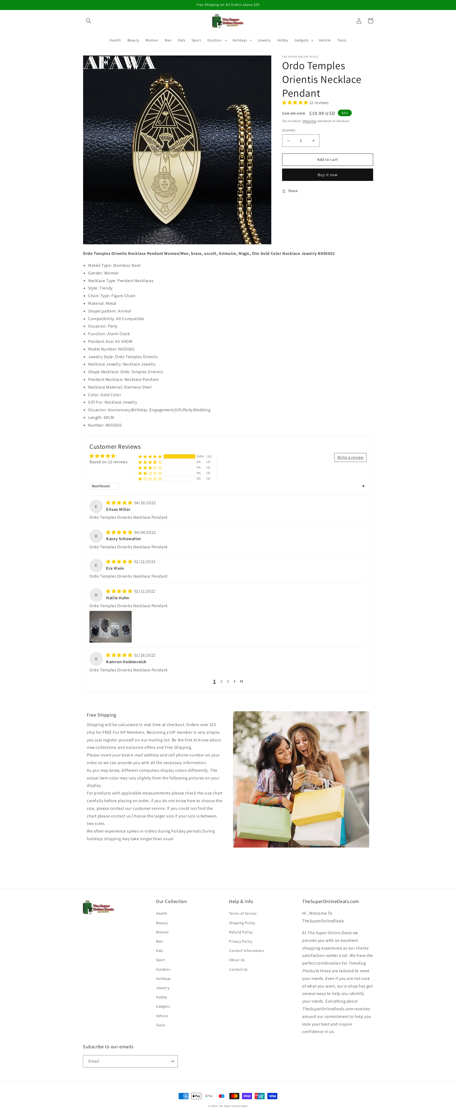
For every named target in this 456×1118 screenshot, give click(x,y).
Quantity (288, 130)
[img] (119, 503)
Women (162, 932)
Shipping (309, 121)
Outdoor (163, 969)
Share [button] (293, 190)
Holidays (163, 978)
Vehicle (162, 1015)
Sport (160, 959)
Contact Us (238, 969)
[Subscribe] (172, 1061)
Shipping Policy (242, 922)
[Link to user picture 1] (110, 627)
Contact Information (246, 950)
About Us (237, 959)
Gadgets (163, 1006)
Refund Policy (241, 932)
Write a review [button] (350, 457)
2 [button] (221, 681)
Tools (160, 1025)
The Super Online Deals (233, 1106)
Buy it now (328, 174)
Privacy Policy (240, 941)
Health (162, 913)
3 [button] (228, 681)
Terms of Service (243, 913)
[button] (88, 21)
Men (159, 941)
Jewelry (162, 987)
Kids (159, 950)
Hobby (161, 997)
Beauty (162, 922)
